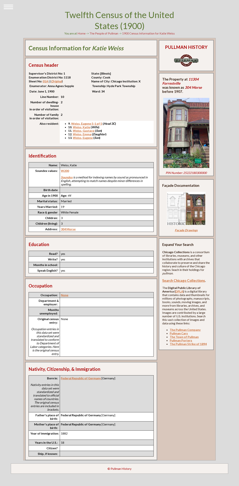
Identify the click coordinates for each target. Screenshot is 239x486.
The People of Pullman (103, 33)
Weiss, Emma (82, 134)
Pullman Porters (181, 340)
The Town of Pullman (184, 337)
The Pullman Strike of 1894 (188, 344)
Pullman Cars (179, 333)
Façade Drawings (186, 230)
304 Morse (68, 229)
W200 (65, 170)
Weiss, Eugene (83, 137)
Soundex (67, 177)
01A (45, 81)
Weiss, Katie (81, 127)
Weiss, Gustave (83, 130)
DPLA (179, 291)
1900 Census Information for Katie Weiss (148, 33)
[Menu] (8, 6)
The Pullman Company (185, 329)
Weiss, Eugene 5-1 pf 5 (86, 123)
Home (81, 33)
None (64, 295)
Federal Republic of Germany (81, 378)
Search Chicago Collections (183, 281)
